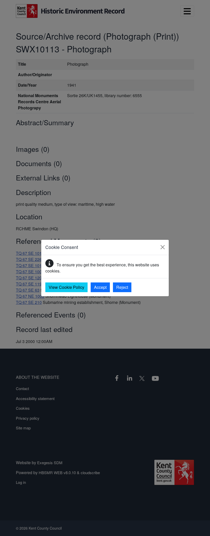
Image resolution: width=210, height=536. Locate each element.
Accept (100, 287)
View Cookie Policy (66, 287)
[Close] (163, 247)
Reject (122, 287)
